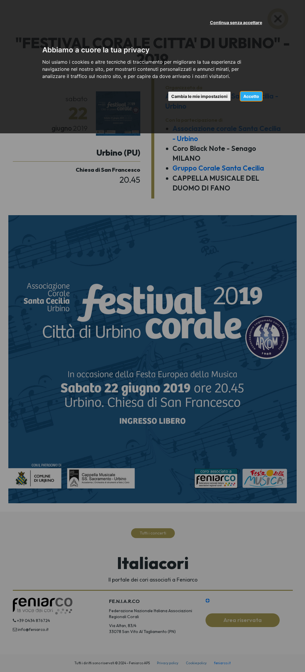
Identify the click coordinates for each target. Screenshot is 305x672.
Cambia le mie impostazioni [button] (199, 96)
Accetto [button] (251, 96)
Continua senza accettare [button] (236, 22)
